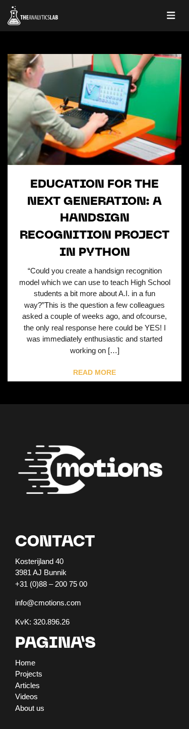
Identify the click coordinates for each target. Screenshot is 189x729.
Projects (28, 673)
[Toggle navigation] (171, 15)
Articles (27, 685)
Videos (26, 696)
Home (25, 662)
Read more (94, 372)
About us (29, 708)
